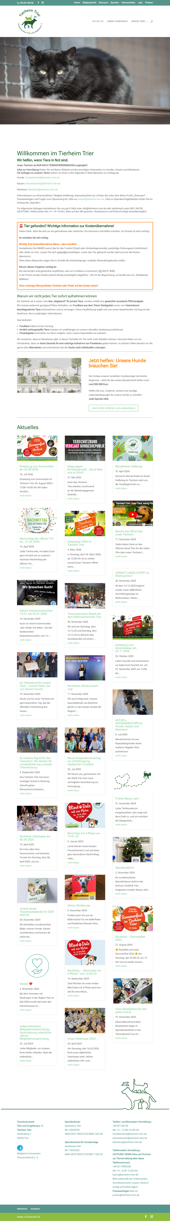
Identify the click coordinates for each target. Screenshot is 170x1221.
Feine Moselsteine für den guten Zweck (131, 1010)
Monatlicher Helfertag (128, 466)
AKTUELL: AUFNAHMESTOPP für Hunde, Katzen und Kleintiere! (129, 725)
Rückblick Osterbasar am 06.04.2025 (35, 838)
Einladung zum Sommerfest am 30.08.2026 (37, 468)
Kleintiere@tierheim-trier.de (43, 189)
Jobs (140, 3)
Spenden (114, 3)
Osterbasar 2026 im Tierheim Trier (79, 543)
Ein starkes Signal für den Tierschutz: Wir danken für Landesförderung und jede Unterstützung (36, 762)
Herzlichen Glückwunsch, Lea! (83, 687)
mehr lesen (25, 495)
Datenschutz (22, 1209)
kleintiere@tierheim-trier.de (127, 1142)
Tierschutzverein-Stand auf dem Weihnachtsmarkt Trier (84, 615)
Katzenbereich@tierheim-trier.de (43, 183)
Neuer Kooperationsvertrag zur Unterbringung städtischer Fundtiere (84, 761)
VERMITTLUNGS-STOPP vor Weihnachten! (132, 574)
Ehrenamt (103, 3)
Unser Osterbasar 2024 (81, 1038)
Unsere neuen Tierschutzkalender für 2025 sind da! (37, 911)
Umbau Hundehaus (117, 21)
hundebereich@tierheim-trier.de (130, 1133)
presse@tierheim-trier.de (126, 1195)
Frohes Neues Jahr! (127, 798)
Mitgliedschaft (89, 3)
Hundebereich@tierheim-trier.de (42, 177)
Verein (77, 3)
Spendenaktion (124, 867)
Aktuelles (98, 21)
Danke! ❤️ (26, 983)
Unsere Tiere (138, 21)
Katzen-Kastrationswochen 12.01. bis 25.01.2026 (36, 612)
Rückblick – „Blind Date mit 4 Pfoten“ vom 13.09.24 (84, 972)
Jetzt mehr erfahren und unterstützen (113, 408)
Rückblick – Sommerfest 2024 (130, 938)
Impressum (35, 1209)
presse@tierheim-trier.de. (91, 199)
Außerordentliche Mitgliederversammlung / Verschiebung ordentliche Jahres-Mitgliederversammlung (35, 1032)
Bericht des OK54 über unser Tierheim (129, 533)
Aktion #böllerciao (79, 905)
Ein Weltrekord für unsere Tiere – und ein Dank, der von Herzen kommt (35, 686)
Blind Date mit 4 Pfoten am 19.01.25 (83, 835)
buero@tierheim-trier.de (125, 1174)
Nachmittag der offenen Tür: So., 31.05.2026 (37, 540)
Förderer (149, 3)
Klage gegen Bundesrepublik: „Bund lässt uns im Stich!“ (84, 469)
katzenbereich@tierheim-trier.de (130, 1138)
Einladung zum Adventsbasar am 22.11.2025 (126, 648)
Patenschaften (128, 3)
